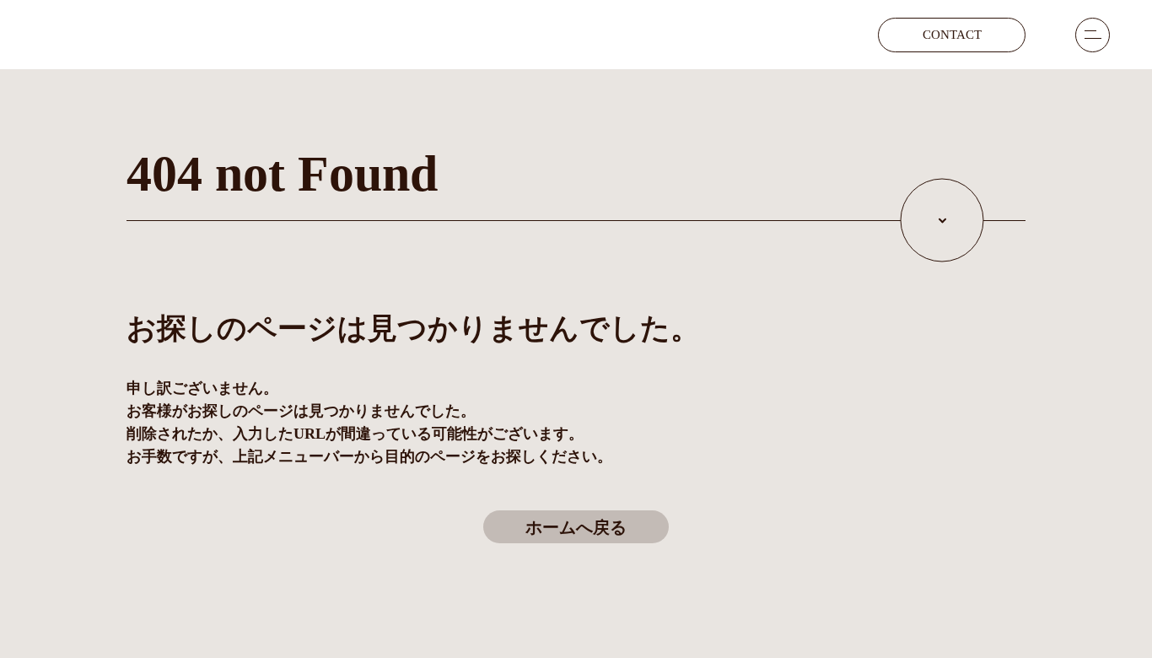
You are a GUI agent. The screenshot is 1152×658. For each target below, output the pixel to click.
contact (952, 34)
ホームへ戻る (576, 527)
